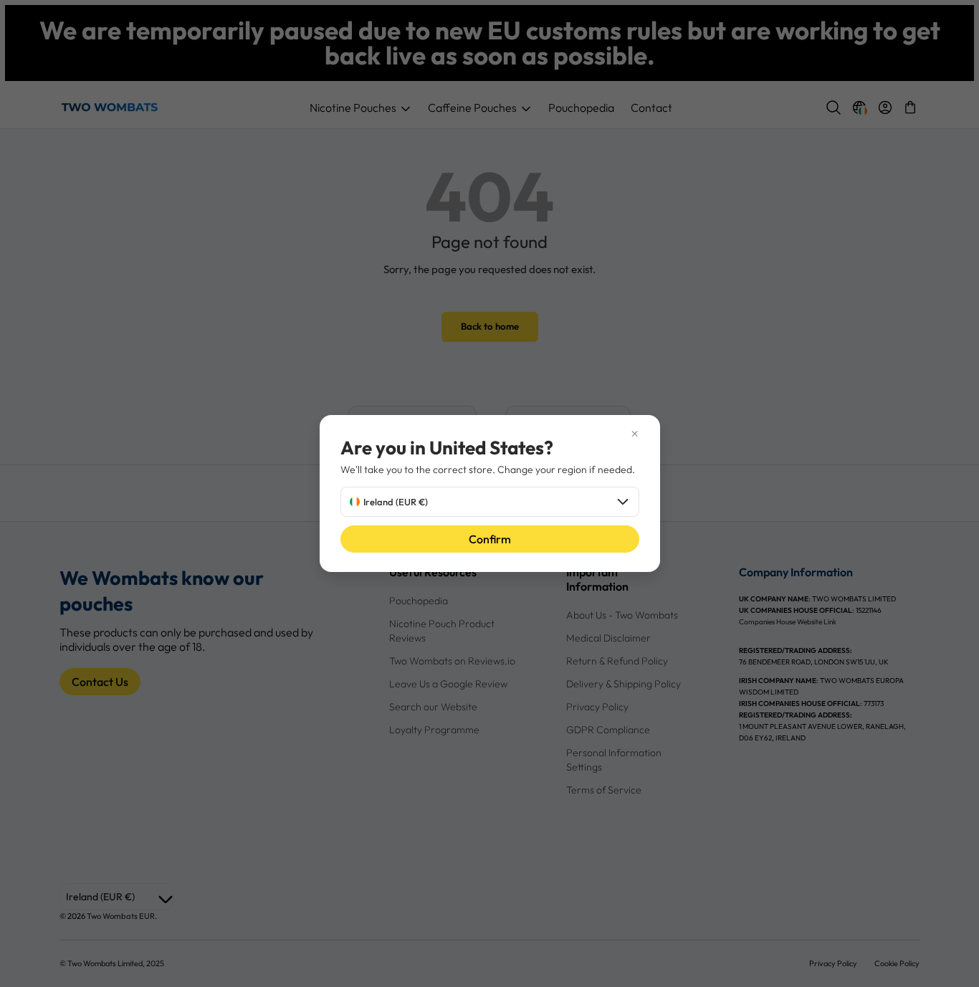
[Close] (489, 433)
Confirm (490, 539)
